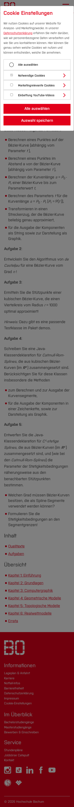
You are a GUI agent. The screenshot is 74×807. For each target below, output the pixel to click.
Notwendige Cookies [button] (31, 75)
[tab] (38, 75)
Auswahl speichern (37, 120)
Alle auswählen (28, 65)
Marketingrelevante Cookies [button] (36, 85)
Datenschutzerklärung (17, 33)
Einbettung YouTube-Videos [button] (36, 95)
